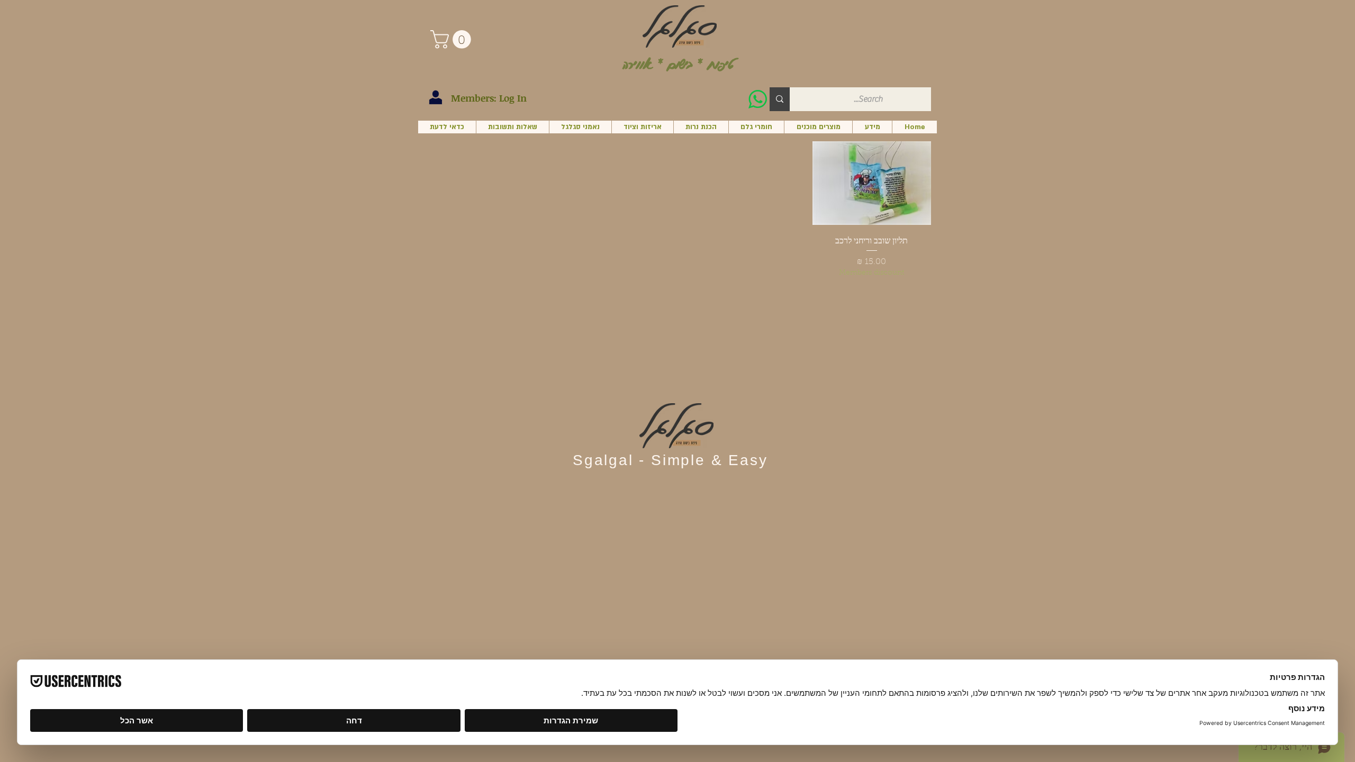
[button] (452, 39)
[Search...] (780, 99)
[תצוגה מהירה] (872, 183)
